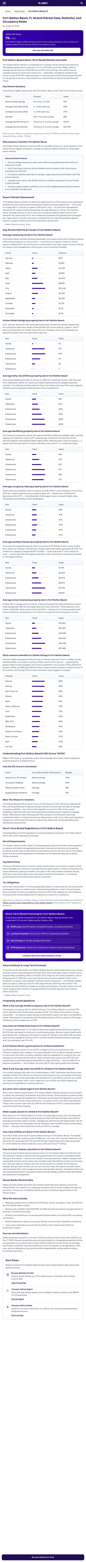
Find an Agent (17, 1299)
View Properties (18, 1283)
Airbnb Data (19, 11)
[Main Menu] (4, 3)
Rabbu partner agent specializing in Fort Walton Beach (27, 903)
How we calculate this (43, 50)
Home (8, 11)
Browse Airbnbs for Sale (43, 1557)
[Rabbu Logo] (43, 3)
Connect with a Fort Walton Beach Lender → (43, 956)
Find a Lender (17, 1315)
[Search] (81, 3)
